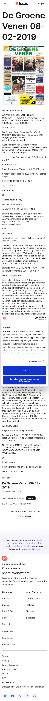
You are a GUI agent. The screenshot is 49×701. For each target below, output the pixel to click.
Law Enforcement (10, 665)
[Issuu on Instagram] (27, 696)
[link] (41, 3)
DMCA (5, 673)
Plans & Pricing (9, 611)
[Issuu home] (22, 3)
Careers (5, 605)
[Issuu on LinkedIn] (12, 696)
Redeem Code (9, 644)
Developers (7, 638)
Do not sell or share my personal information (24, 380)
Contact (6, 624)
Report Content (9, 669)
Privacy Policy (10, 353)
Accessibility (8, 682)
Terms (5, 656)
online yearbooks (26, 543)
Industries (30, 617)
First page (7, 477)
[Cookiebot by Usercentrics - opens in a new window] (35, 318)
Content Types (33, 598)
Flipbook (30, 611)
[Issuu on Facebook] (5, 696)
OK (24, 370)
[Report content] (44, 491)
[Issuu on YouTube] (34, 696)
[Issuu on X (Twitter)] (20, 696)
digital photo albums (24, 546)
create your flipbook (30, 549)
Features (30, 605)
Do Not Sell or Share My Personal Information (23, 687)
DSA (4, 678)
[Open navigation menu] (4, 3)
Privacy (5, 660)
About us (6, 598)
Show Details (34, 361)
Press (4, 617)
